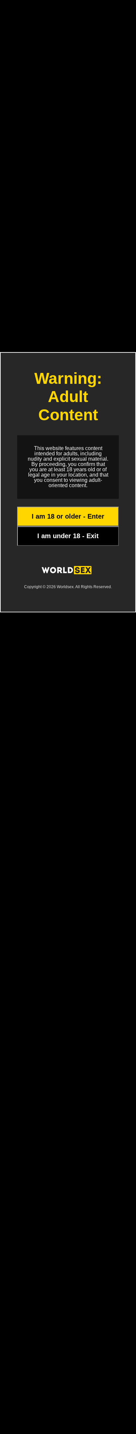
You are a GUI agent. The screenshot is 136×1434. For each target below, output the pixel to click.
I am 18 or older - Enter (68, 516)
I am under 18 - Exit (68, 535)
